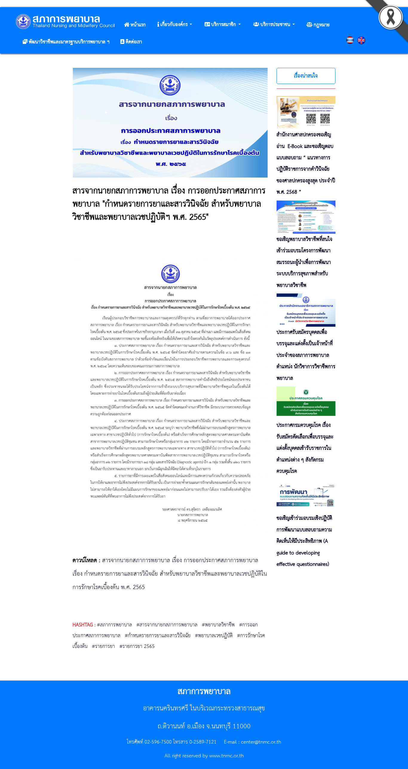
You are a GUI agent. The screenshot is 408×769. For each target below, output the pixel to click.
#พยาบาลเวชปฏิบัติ (214, 635)
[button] (175, 25)
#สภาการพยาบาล (114, 625)
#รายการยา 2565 (137, 646)
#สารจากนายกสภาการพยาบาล (166, 625)
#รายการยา (103, 646)
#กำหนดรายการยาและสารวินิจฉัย (158, 635)
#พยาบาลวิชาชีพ (218, 625)
